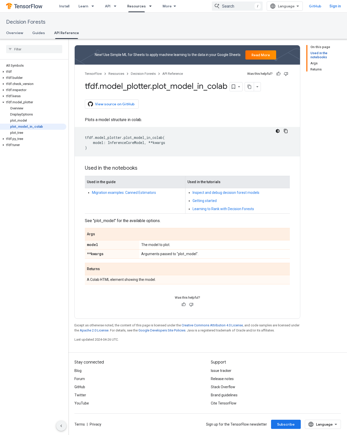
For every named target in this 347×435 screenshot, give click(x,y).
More (167, 6)
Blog (78, 371)
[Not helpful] (286, 74)
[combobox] (237, 6)
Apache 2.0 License (94, 330)
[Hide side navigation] (61, 426)
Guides (38, 33)
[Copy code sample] (286, 131)
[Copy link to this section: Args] (100, 234)
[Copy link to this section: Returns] (105, 269)
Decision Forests (25, 22)
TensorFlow (93, 74)
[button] (33, 72)
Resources (136, 6)
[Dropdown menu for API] (117, 6)
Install (64, 6)
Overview (14, 33)
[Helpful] (278, 74)
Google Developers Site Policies (161, 330)
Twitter (80, 395)
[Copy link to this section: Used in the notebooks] (142, 168)
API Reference (66, 33)
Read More (260, 55)
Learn (83, 6)
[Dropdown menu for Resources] (152, 6)
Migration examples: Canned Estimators (124, 193)
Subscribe (286, 424)
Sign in (335, 6)
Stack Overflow (223, 387)
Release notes (222, 379)
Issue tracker (221, 371)
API (108, 6)
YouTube (81, 403)
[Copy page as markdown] (249, 86)
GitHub (315, 6)
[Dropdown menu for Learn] (94, 6)
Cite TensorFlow (223, 403)
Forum (79, 379)
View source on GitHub (115, 104)
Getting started (205, 201)
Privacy (95, 424)
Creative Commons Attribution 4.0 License (212, 325)
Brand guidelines (224, 395)
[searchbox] (34, 49)
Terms (79, 424)
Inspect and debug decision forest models (226, 193)
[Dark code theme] (278, 131)
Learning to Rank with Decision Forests (223, 209)
